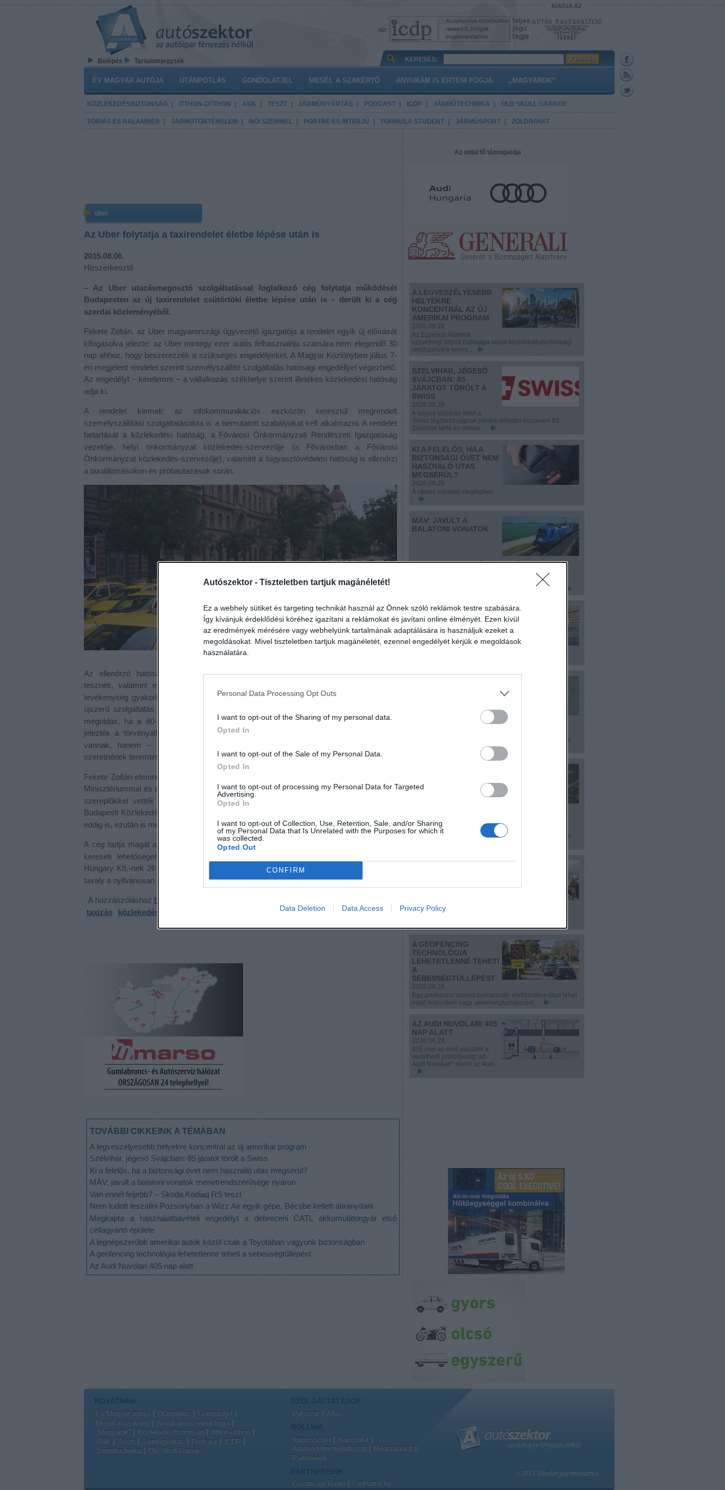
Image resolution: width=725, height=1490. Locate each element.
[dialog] (362, 745)
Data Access (362, 908)
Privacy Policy (423, 908)
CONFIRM (286, 870)
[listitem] (362, 693)
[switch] (494, 717)
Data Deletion (302, 908)
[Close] (546, 583)
